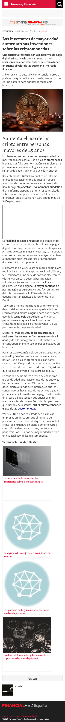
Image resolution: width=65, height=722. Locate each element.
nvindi (44, 31)
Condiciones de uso (11, 716)
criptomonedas (27, 408)
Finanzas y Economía (23, 4)
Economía (7, 31)
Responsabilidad (29, 716)
